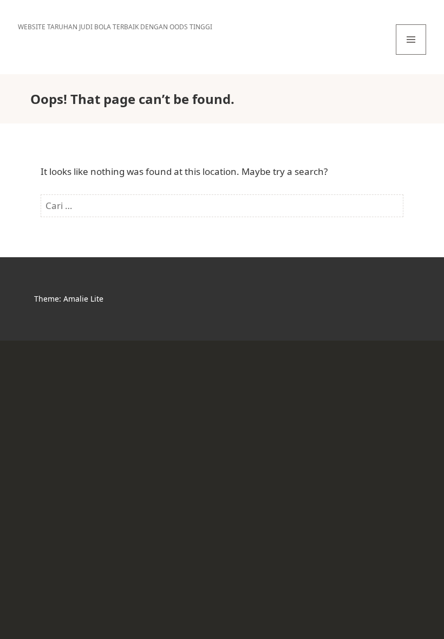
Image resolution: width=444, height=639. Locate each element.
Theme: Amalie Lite (68, 299)
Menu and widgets (411, 54)
